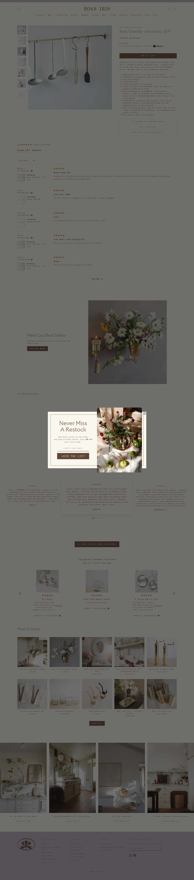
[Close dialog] (144, 413)
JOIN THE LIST (73, 456)
